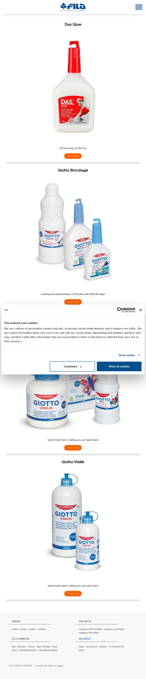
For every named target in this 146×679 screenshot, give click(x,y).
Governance (91, 647)
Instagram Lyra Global (114, 629)
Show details (127, 355)
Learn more (73, 156)
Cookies (32, 629)
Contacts (42, 629)
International (45, 650)
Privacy (23, 629)
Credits (15, 629)
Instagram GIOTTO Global (90, 629)
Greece (54, 650)
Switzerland (24, 650)
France (31, 647)
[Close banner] (140, 310)
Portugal (46, 647)
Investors (103, 647)
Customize (70, 366)
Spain (39, 647)
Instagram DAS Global (89, 633)
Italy (14, 647)
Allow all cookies (119, 366)
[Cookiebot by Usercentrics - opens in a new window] (119, 310)
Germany (22, 647)
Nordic (34, 650)
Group (81, 647)
